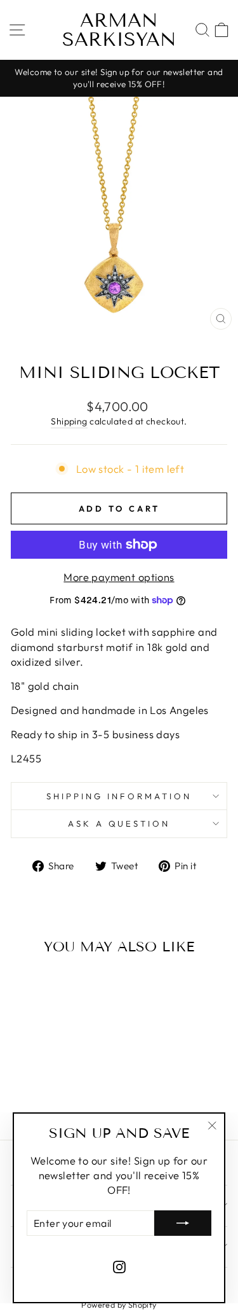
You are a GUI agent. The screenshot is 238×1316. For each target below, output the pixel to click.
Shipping (69, 421)
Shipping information (119, 796)
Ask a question (119, 823)
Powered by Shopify (118, 1304)
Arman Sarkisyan (119, 30)
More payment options (118, 577)
